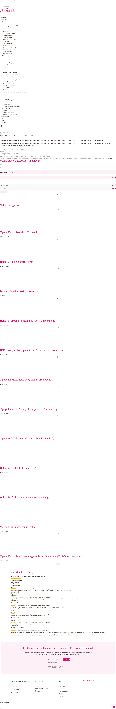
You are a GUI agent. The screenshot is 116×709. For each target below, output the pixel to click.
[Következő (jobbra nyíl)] (1, 708)
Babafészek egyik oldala (7, 172)
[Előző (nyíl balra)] (0, 708)
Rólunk (3, 120)
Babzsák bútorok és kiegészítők (11, 80)
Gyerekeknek (5, 22)
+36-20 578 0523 (15, 689)
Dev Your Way (26, 704)
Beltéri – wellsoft (7, 104)
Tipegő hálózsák (7, 53)
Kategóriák (4, 19)
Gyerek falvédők (7, 37)
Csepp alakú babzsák (9, 84)
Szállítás (61, 696)
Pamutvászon (6, 96)
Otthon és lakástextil (8, 58)
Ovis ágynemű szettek (9, 33)
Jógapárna (6, 68)
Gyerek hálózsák (7, 51)
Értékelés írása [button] (15, 582)
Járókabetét (6, 41)
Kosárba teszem (4, 191)
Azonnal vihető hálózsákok (10, 48)
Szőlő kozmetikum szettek (10, 114)
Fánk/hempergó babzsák (10, 86)
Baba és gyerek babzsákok (10, 72)
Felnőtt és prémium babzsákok (11, 74)
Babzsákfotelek (6, 70)
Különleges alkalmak (8, 64)
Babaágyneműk (7, 35)
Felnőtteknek (5, 56)
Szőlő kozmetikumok (8, 112)
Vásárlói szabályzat (63, 691)
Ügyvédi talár (6, 66)
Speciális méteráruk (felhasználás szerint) (14, 94)
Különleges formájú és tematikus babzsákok (14, 76)
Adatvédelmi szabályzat (64, 689)
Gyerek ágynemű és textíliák (10, 26)
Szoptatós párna (7, 43)
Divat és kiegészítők (8, 62)
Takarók (5, 32)
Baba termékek (7, 24)
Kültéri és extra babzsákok (10, 78)
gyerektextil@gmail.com (16, 692)
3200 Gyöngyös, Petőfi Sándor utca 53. (20, 681)
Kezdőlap (3, 17)
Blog (2, 118)
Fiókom (60, 681)
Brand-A (10, 704)
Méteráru (4, 90)
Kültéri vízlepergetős (8, 100)
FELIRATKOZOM (67, 659)
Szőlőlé (5, 110)
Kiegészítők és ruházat (9, 30)
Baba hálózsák (7, 50)
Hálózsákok (5, 45)
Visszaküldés (62, 686)
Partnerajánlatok (5, 117)
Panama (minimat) (8, 98)
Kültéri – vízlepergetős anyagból (11, 106)
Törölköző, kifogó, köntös (9, 39)
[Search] (1, 134)
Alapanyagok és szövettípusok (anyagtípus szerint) (16, 92)
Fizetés (60, 684)
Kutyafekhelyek (6, 102)
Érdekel (7, 237)
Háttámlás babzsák (8, 82)
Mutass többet (109, 158)
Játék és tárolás (7, 28)
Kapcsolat (3, 122)
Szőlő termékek (6, 108)
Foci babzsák (6, 87)
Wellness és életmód (8, 60)
